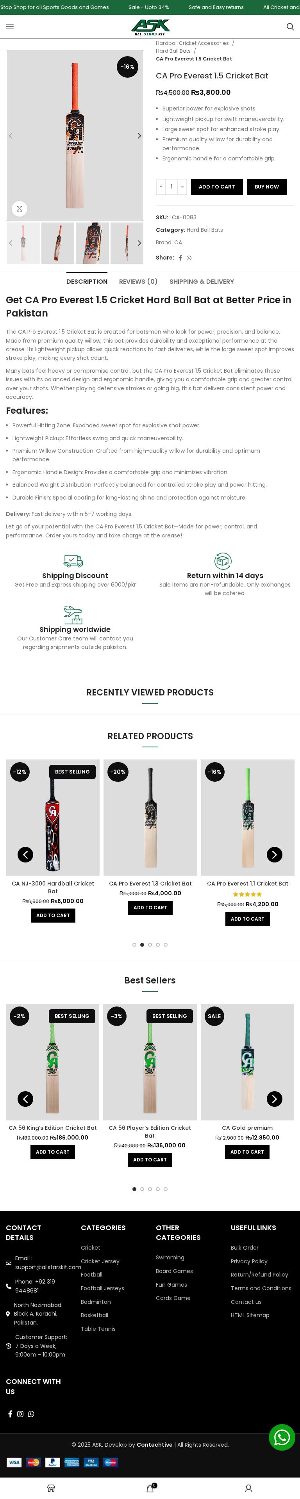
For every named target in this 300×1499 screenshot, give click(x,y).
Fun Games (171, 1285)
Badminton (96, 1302)
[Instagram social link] (20, 1414)
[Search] (290, 26)
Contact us (246, 1302)
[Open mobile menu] (10, 26)
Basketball (94, 1315)
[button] (64, 908)
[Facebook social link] (180, 258)
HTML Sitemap (250, 1315)
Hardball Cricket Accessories (193, 43)
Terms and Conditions (261, 1288)
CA (178, 242)
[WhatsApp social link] (189, 258)
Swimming (170, 1257)
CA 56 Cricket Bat (161, 883)
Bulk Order (245, 1248)
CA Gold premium (247, 1128)
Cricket (90, 1248)
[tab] (86, 281)
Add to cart (217, 186)
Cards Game (173, 1298)
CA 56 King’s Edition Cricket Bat (53, 1128)
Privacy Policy (249, 1261)
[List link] (37, 1262)
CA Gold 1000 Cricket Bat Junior (64, 883)
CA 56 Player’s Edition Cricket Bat (150, 1132)
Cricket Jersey (100, 1261)
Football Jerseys (102, 1288)
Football (91, 1275)
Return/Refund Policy (259, 1275)
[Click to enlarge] (19, 209)
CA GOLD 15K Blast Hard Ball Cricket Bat (258, 887)
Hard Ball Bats (174, 51)
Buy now (267, 186)
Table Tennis (98, 1329)
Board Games (174, 1271)
